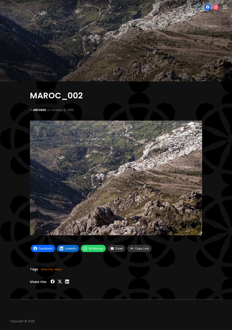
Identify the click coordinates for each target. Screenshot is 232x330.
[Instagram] (216, 7)
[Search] (189, 6)
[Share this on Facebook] (53, 282)
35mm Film (47, 269)
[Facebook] (208, 7)
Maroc (58, 269)
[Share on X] (60, 282)
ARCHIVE (39, 110)
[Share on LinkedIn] (67, 282)
